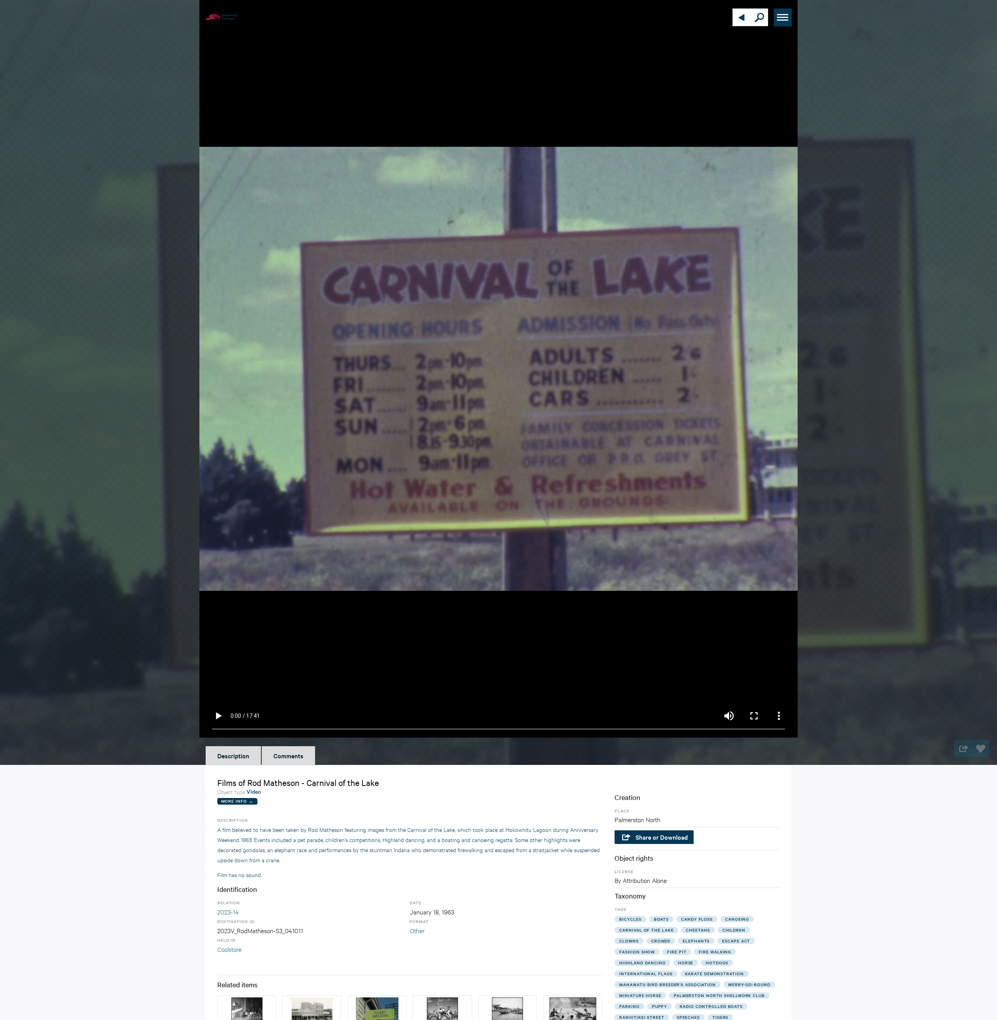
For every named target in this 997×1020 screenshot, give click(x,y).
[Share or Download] (963, 748)
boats (661, 919)
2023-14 (228, 911)
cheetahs (698, 930)
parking (629, 1006)
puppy (660, 1006)
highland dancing (642, 962)
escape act (736, 941)
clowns (628, 941)
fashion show (637, 952)
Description (233, 755)
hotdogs (717, 962)
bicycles (630, 919)
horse (686, 962)
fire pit (676, 952)
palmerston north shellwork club (719, 995)
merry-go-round (749, 984)
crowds (660, 941)
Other (417, 930)
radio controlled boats (711, 1006)
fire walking (715, 952)
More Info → (237, 801)
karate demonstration (714, 973)
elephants (696, 941)
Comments (288, 755)
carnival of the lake (646, 930)
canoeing (737, 919)
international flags (645, 973)
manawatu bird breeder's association (667, 984)
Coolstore (229, 949)
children (733, 930)
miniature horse (640, 995)
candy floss (697, 919)
